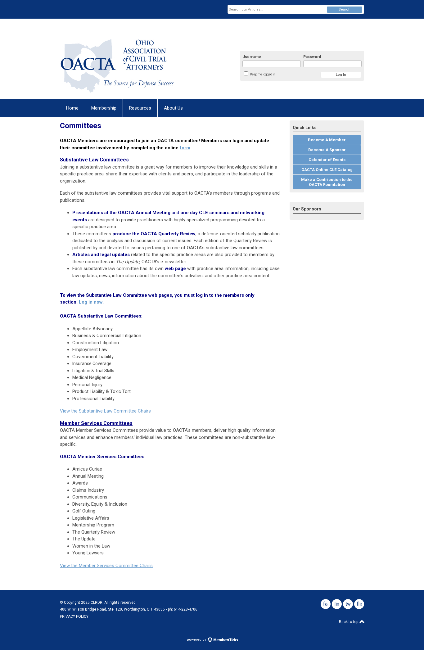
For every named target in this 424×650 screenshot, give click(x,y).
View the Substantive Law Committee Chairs (105, 411)
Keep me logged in (263, 74)
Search (344, 9)
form (185, 148)
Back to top (349, 622)
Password (312, 57)
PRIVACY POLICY (74, 616)
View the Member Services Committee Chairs (106, 565)
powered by (197, 640)
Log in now (90, 302)
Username (251, 57)
